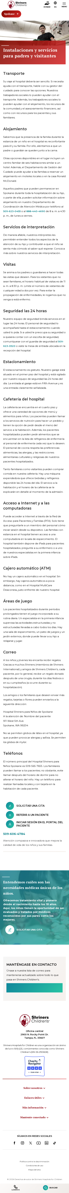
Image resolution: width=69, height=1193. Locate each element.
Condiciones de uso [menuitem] (34, 1165)
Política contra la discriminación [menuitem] (34, 1161)
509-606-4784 (14, 834)
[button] (55, 5)
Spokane (9, 13)
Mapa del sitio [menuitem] (34, 1169)
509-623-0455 (12, 211)
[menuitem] (34, 1088)
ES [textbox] (55, 7)
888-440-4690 (35, 211)
